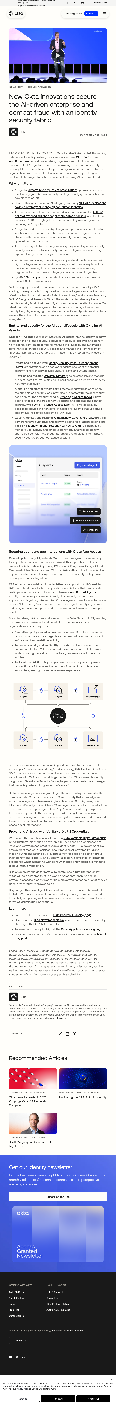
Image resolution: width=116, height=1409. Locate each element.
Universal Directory (56, 375)
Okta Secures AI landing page (72, 914)
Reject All (58, 1398)
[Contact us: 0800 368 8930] (68, 3)
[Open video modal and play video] (58, 55)
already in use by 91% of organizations (52, 190)
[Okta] (16, 13)
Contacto (91, 13)
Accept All (93, 1398)
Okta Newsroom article (49, 920)
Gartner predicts (36, 277)
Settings (22, 1398)
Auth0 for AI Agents (83, 592)
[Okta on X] (17, 1357)
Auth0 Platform (19, 161)
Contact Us (52, 1298)
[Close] (111, 1379)
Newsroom (16, 86)
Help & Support (54, 1292)
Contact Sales (16, 1316)
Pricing (12, 1304)
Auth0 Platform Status (58, 1310)
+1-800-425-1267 (75, 1330)
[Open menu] (104, 13)
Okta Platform (85, 157)
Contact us (21, 1340)
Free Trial (14, 1310)
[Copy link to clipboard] (61, 1034)
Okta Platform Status (57, 1304)
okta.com (61, 1018)
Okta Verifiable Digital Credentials (85, 837)
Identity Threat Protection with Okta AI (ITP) (56, 425)
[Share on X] (74, 1034)
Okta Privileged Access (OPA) (52, 404)
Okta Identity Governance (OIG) (74, 417)
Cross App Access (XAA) (76, 396)
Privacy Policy (36, 1389)
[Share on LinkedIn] (67, 1034)
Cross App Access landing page (81, 929)
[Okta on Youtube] (10, 1357)
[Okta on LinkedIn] (23, 1357)
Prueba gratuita (73, 13)
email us (55, 1330)
